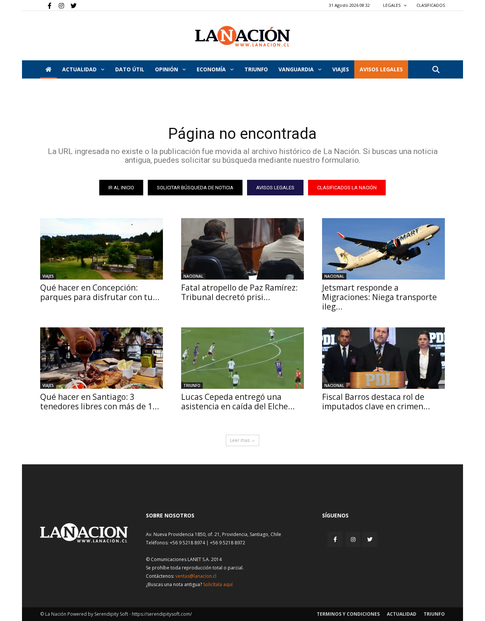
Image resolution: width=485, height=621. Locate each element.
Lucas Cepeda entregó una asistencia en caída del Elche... (238, 401)
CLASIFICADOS (430, 5)
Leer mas (240, 440)
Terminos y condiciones (348, 614)
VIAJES (340, 69)
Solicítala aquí (218, 584)
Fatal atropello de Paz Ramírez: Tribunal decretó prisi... (239, 292)
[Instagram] (58, 5)
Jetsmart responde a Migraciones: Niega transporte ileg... (379, 297)
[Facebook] (46, 5)
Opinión (167, 69)
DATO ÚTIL (129, 69)
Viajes (48, 276)
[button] (436, 70)
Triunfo (256, 69)
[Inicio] (48, 69)
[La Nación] (242, 36)
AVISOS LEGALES (381, 69)
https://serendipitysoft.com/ (162, 614)
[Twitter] (71, 5)
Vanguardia (296, 69)
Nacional (193, 276)
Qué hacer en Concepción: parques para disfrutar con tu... (100, 292)
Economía (212, 69)
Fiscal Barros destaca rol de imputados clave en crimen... (376, 401)
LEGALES (392, 5)
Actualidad (80, 69)
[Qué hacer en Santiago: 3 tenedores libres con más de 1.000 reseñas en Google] (101, 358)
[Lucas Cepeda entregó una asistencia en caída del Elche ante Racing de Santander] (242, 358)
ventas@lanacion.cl (195, 576)
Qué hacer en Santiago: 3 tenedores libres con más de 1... (99, 401)
